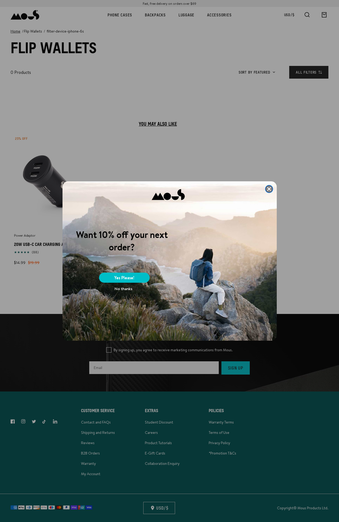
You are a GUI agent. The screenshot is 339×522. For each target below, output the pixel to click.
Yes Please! (124, 278)
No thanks (123, 288)
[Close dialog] (269, 189)
